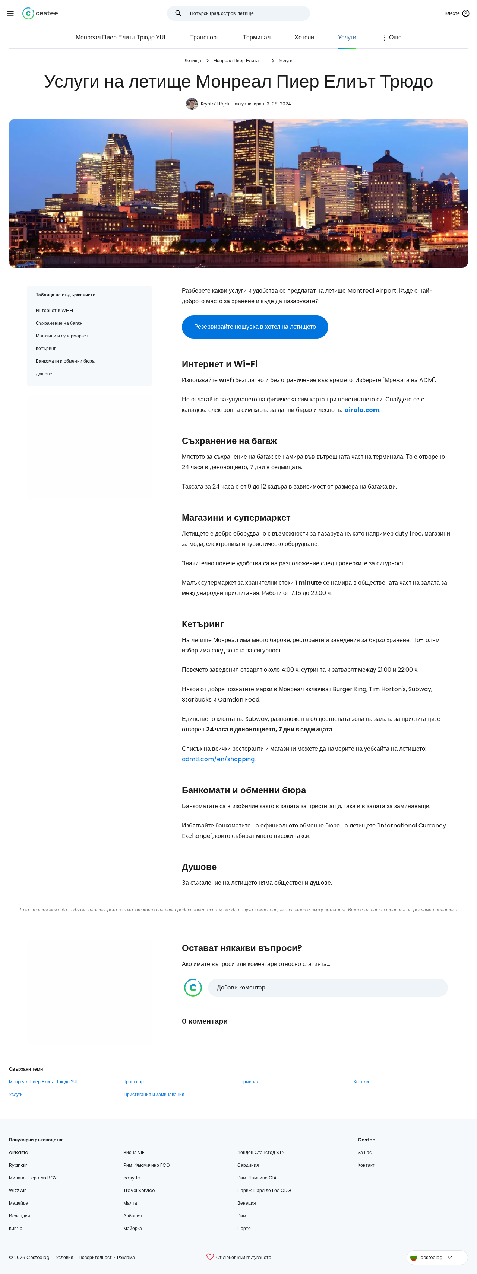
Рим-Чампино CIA (257, 1178)
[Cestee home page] (40, 13)
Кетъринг (46, 348)
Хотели (304, 37)
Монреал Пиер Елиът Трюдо (240, 60)
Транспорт (204, 37)
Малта (130, 1203)
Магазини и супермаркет (62, 336)
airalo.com (361, 410)
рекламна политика (435, 909)
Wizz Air (17, 1190)
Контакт (366, 1165)
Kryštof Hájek (215, 104)
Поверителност (95, 1257)
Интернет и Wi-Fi (54, 310)
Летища (192, 60)
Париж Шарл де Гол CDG (264, 1190)
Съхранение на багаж (59, 323)
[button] (10, 13)
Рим (241, 1216)
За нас (365, 1152)
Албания (132, 1216)
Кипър (15, 1228)
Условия (64, 1257)
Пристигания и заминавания (154, 1094)
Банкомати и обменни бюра (65, 361)
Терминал (257, 37)
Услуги (347, 37)
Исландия (19, 1216)
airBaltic (18, 1152)
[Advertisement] (89, 447)
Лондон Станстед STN (261, 1152)
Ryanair (18, 1165)
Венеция (246, 1203)
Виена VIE (133, 1152)
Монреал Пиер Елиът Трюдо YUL (121, 37)
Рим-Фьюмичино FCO (146, 1165)
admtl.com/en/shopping (218, 759)
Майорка (132, 1228)
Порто (244, 1228)
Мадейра (18, 1203)
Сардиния (248, 1165)
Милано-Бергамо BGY (33, 1178)
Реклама (126, 1257)
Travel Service (139, 1190)
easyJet (132, 1178)
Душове (44, 374)
